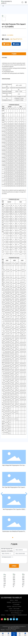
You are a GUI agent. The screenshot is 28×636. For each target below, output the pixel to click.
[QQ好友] (11, 619)
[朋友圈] (8, 619)
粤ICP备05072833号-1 (14, 628)
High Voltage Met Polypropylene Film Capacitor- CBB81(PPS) (14, 466)
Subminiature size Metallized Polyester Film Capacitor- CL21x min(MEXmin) (14, 532)
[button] (11, 537)
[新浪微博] (2, 619)
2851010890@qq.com (16, 613)
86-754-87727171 (16, 39)
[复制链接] (17, 619)
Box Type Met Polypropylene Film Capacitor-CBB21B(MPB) (14, 488)
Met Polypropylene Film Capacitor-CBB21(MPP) (14, 510)
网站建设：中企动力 (5, 629)
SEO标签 (14, 629)
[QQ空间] (14, 619)
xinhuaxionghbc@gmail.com (23, 591)
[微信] (5, 619)
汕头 (10, 629)
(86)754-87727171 (14, 591)
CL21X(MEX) (10, 35)
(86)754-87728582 (16, 606)
